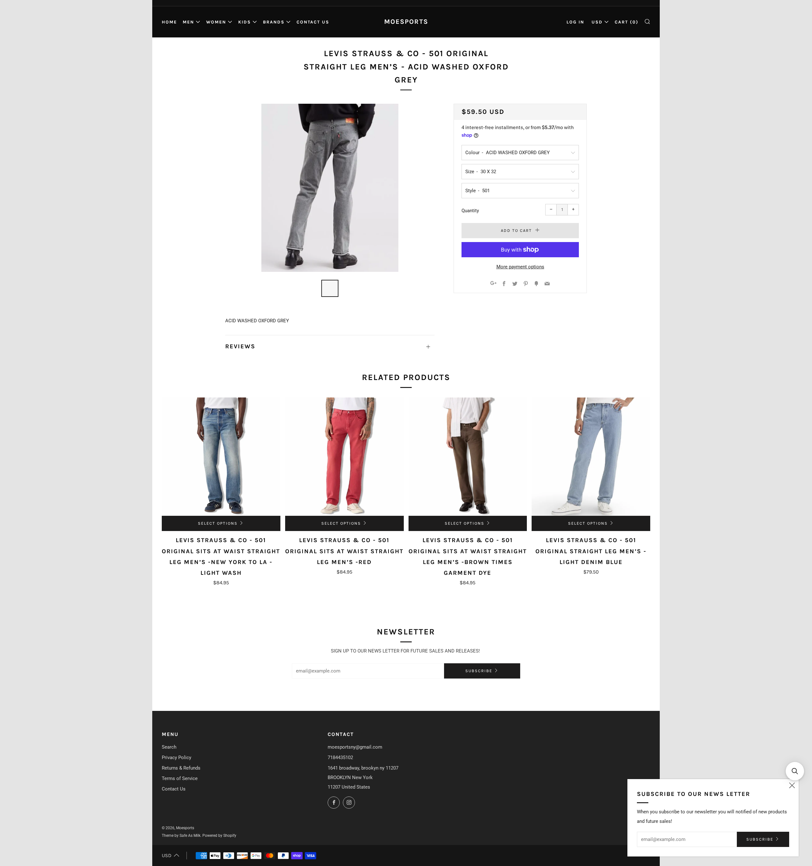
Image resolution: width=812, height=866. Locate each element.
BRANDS (274, 22)
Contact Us (313, 22)
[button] (795, 771)
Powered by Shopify (219, 835)
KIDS (244, 22)
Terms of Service (180, 778)
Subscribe (478, 670)
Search (169, 747)
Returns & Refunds (181, 768)
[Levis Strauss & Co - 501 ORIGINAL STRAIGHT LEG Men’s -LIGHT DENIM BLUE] (591, 456)
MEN (188, 22)
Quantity (470, 210)
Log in (575, 22)
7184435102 (340, 757)
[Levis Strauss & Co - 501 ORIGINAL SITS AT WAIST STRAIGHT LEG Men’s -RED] (344, 456)
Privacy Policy (176, 757)
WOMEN (216, 22)
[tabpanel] (329, 188)
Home (169, 22)
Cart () (626, 22)
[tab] (329, 288)
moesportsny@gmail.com (355, 747)
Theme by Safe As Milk (181, 835)
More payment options (520, 267)
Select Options (218, 523)
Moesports (406, 21)
